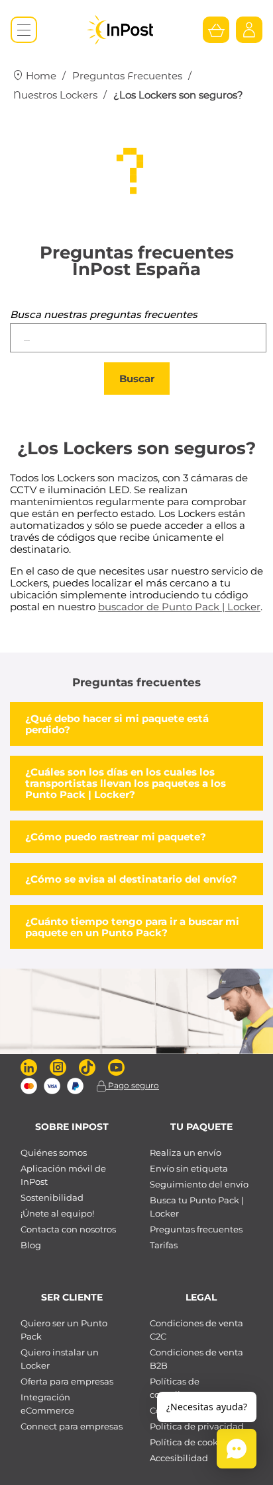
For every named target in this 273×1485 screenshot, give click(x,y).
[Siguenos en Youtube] (116, 1067)
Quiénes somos (54, 1152)
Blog (31, 1245)
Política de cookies (190, 1442)
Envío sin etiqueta (189, 1168)
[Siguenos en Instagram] (58, 1067)
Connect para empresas (72, 1426)
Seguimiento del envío (199, 1184)
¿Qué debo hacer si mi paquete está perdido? (117, 724)
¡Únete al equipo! (57, 1213)
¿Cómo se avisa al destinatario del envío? (131, 879)
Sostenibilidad (52, 1197)
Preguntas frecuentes (196, 1229)
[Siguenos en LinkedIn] (29, 1067)
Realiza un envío (185, 1152)
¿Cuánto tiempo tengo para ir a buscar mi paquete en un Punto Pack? (132, 927)
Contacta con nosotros (68, 1229)
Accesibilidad (179, 1458)
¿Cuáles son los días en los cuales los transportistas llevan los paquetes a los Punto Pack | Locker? (125, 783)
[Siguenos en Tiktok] (87, 1067)
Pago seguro (132, 1085)
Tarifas (164, 1245)
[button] (236, 1448)
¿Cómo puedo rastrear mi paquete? (115, 836)
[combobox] (138, 337)
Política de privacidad (197, 1426)
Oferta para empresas (67, 1381)
